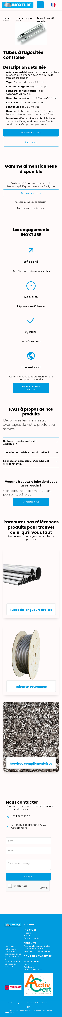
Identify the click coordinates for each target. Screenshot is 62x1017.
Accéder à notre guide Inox (30, 208)
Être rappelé (31, 142)
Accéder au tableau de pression (30, 202)
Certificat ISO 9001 (33, 969)
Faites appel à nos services (31, 388)
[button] (40, 4)
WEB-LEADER (9, 1013)
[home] (17, 4)
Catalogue (29, 967)
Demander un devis (31, 132)
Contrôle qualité (31, 938)
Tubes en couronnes (34, 948)
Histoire (27, 933)
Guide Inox (29, 964)
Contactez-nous (31, 501)
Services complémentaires (37, 951)
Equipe (27, 935)
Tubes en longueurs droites (37, 946)
